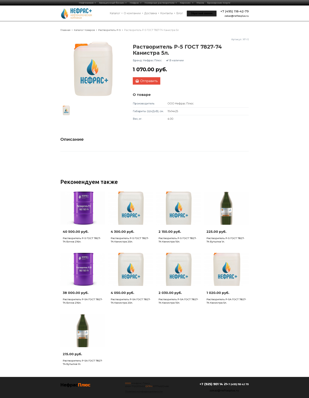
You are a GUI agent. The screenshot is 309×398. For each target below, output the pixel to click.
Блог (179, 13)
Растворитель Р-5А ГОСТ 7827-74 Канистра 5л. (226, 301)
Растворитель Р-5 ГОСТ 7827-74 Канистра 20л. (130, 240)
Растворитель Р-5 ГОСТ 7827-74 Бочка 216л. (82, 240)
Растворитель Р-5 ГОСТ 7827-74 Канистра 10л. (178, 240)
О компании (132, 13)
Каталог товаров (84, 30)
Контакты (166, 13)
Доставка (150, 13)
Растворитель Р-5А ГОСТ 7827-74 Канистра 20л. (130, 301)
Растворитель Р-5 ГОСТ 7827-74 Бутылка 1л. (225, 240)
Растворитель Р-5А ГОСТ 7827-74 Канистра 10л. (178, 301)
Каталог (115, 13)
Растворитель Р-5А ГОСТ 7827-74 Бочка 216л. (83, 301)
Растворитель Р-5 (109, 30)
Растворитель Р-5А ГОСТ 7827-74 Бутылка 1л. (83, 362)
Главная (65, 30)
